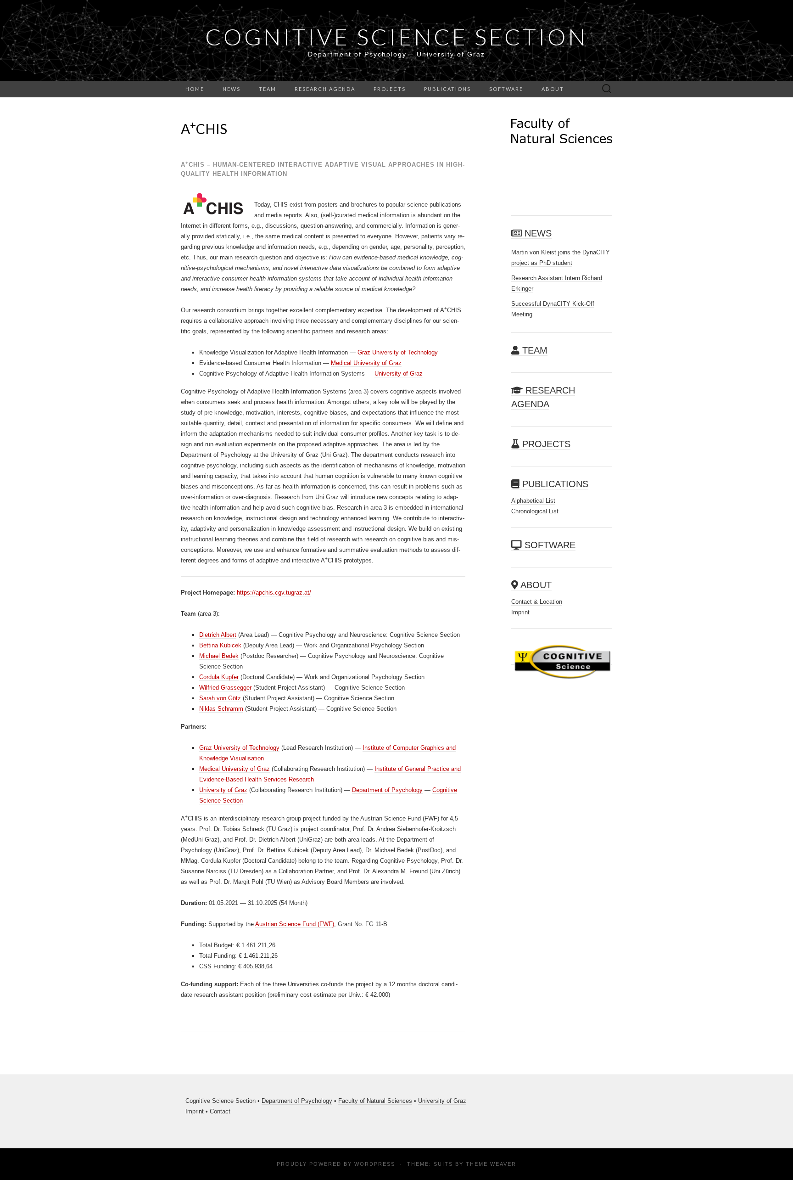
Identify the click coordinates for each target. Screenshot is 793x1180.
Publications (447, 89)
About (553, 89)
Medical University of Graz (366, 363)
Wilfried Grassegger (225, 687)
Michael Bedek (219, 655)
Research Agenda (325, 89)
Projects (390, 89)
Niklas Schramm (221, 708)
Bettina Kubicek (220, 645)
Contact (220, 1111)
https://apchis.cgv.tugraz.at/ (274, 592)
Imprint (520, 612)
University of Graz (398, 373)
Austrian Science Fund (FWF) (294, 924)
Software (506, 89)
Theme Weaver (491, 1164)
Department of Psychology (387, 790)
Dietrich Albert (217, 634)
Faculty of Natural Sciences (375, 1100)
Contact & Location (536, 601)
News (231, 89)
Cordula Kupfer (219, 677)
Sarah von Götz (220, 698)
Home (194, 89)
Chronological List (534, 511)
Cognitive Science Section (396, 37)
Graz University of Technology (397, 352)
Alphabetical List (533, 500)
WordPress (374, 1164)
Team (267, 89)
